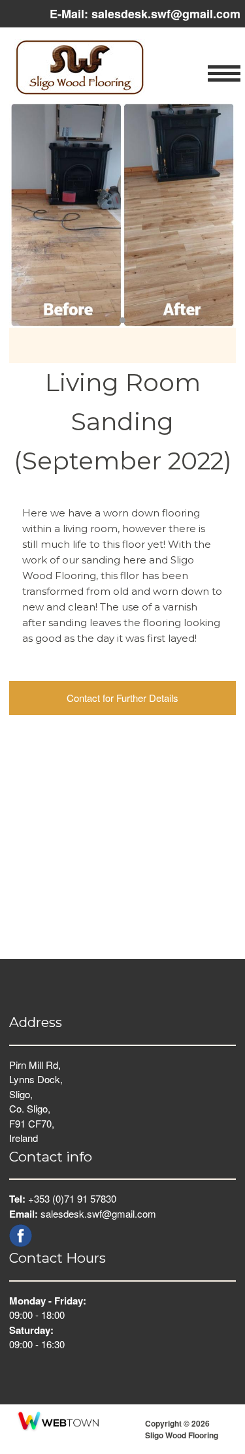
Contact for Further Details (122, 697)
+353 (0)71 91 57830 (72, 1198)
